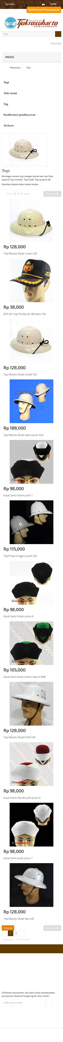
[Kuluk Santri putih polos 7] (31, 824)
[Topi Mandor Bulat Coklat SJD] (31, 340)
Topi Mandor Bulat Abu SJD (19, 918)
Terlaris (9, 125)
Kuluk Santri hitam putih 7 (18, 495)
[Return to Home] (3, 67)
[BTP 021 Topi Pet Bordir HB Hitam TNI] (31, 280)
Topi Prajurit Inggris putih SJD (20, 555)
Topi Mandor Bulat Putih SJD (20, 737)
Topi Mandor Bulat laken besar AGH (23, 434)
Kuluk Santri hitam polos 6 (19, 616)
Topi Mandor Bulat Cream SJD (20, 253)
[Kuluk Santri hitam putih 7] (31, 461)
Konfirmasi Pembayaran (44, 9)
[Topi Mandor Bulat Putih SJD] (31, 703)
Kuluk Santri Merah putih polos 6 (22, 797)
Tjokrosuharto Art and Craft (41, 1034)
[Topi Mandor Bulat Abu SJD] (31, 884)
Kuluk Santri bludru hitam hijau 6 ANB (25, 676)
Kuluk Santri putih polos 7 (18, 858)
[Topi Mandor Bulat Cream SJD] (31, 219)
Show (9, 193)
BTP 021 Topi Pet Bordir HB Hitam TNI (25, 314)
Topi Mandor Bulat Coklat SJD (20, 374)
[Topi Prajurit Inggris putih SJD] (31, 521)
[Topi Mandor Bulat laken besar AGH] (31, 401)
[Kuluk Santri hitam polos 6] (31, 582)
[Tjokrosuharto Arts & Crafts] (31, 23)
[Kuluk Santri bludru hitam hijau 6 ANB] (31, 642)
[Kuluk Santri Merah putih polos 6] (31, 763)
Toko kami (10, 93)
